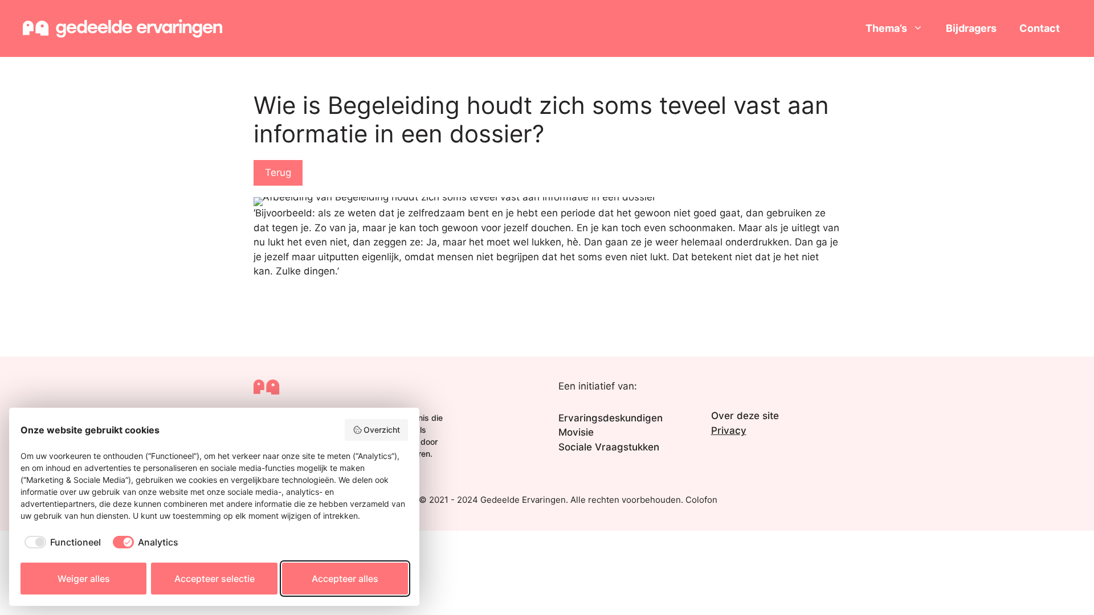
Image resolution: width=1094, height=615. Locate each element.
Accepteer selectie (214, 578)
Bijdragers (971, 28)
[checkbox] (61, 542)
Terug (278, 172)
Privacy (728, 430)
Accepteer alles (345, 578)
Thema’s (886, 28)
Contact (1039, 28)
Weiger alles (84, 578)
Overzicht (382, 429)
